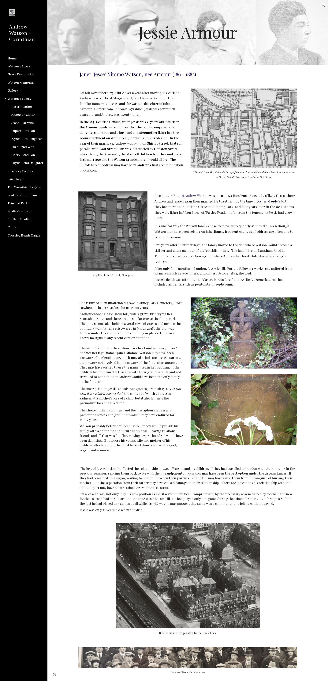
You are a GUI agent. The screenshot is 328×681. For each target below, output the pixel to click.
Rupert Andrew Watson (190, 195)
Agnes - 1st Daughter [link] (26, 139)
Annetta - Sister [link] (23, 114)
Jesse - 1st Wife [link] (22, 123)
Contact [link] (14, 227)
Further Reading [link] (20, 219)
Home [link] (12, 58)
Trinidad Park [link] (18, 203)
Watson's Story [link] (19, 66)
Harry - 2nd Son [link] (23, 155)
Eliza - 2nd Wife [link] (22, 147)
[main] (187, 32)
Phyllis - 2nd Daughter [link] (27, 163)
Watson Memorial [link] (21, 82)
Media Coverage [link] (19, 211)
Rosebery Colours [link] (20, 171)
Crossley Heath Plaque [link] (24, 235)
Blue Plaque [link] (16, 179)
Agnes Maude (267, 201)
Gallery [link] (13, 90)
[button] (323, 5)
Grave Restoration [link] (21, 74)
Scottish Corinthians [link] (22, 195)
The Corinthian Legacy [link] (24, 187)
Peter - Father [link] (21, 106)
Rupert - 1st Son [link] (23, 131)
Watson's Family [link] (19, 98)
